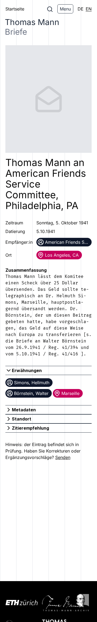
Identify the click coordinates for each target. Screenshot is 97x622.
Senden (62, 457)
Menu (65, 9)
